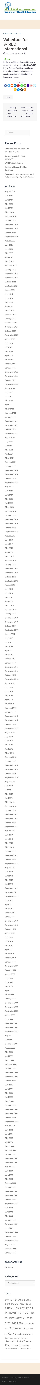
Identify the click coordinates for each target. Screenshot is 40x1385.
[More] (24, 89)
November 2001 (11, 1224)
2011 (13, 1308)
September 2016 (11, 679)
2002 (17, 1299)
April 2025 (9, 257)
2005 (7, 1304)
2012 (18, 1308)
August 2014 (10, 782)
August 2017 (10, 634)
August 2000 (10, 1245)
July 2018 (9, 589)
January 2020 (10, 515)
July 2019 (9, 540)
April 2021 (9, 454)
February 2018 (10, 610)
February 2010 (10, 958)
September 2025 (11, 237)
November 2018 (11, 573)
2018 (30, 1313)
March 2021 (9, 458)
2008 (23, 1304)
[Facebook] (5, 85)
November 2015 (11, 720)
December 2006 (11, 1044)
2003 (23, 1300)
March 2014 (9, 802)
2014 (30, 1308)
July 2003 (9, 1171)
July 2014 (9, 786)
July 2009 (9, 978)
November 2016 (11, 671)
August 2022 (10, 388)
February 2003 (10, 1183)
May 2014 (9, 794)
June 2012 (9, 876)
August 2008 (10, 1015)
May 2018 (9, 597)
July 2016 (9, 687)
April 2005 (9, 1097)
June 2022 (9, 396)
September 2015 (11, 728)
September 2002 (11, 1204)
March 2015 (9, 753)
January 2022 (10, 417)
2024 (15, 1323)
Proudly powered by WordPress (14, 1378)
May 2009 (9, 986)
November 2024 (11, 278)
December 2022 (11, 372)
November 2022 (11, 376)
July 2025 (9, 245)
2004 (28, 1300)
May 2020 (9, 499)
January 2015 (10, 761)
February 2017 (10, 659)
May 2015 (9, 745)
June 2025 (9, 249)
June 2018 (9, 593)
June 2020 (9, 495)
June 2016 (9, 692)
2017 (23, 1313)
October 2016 (10, 675)
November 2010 (11, 925)
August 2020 (10, 487)
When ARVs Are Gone (21, 1345)
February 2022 (10, 413)
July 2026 (9, 196)
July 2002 (9, 1208)
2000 (7, 1300)
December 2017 (11, 618)
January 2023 (10, 368)
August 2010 (10, 933)
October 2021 (10, 429)
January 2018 (10, 614)
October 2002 (10, 1199)
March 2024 (9, 310)
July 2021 (9, 442)
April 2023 (9, 356)
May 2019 (9, 548)
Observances (9, 1338)
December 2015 (11, 716)
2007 (18, 1304)
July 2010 (9, 937)
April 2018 (9, 601)
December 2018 (11, 569)
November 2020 (11, 474)
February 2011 (10, 913)
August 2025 (10, 241)
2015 (8, 1313)
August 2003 (10, 1167)
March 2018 (9, 605)
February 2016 (10, 708)
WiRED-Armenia (11, 1349)
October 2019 (10, 528)
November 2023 (11, 327)
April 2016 (9, 700)
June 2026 (9, 200)
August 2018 (10, 585)
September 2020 (11, 483)
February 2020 (10, 511)
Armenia (30, 1323)
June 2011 (9, 900)
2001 (11, 1300)
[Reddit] (12, 85)
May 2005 (9, 1093)
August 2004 (10, 1126)
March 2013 (9, 847)
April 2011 (9, 905)
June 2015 (9, 741)
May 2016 (9, 696)
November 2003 (11, 1163)
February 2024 (10, 315)
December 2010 (11, 921)
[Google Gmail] (31, 85)
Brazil (6, 1329)
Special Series (12, 34)
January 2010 (10, 962)
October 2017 (10, 626)
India (31, 1329)
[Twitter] (8, 85)
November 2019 (11, 524)
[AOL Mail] (21, 89)
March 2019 (9, 556)
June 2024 (9, 298)
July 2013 (9, 835)
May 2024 (9, 302)
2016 (15, 1313)
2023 (8, 1323)
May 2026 (9, 204)
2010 (7, 1308)
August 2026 (10, 192)
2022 (29, 1318)
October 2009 (10, 970)
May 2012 (9, 880)
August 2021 (10, 437)
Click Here (9, 1267)
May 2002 (9, 1216)
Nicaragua (25, 1334)
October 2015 (10, 724)
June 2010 (9, 941)
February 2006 (10, 1064)
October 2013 (10, 823)
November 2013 (11, 819)
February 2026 (10, 216)
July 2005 (9, 1085)
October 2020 (10, 478)
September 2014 (11, 778)
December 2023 (11, 323)
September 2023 (11, 335)
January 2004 (10, 1154)
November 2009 (11, 966)
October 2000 (10, 1236)
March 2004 (9, 1146)
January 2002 (10, 1220)
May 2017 (9, 646)
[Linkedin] (15, 85)
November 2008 (11, 1007)
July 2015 (9, 737)
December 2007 (11, 1023)
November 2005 (11, 1077)
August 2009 (10, 974)
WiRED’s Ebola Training (14, 163)
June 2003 (9, 1175)
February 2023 (10, 364)
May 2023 (9, 351)
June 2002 (9, 1212)
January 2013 (10, 851)
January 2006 (10, 1068)
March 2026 (9, 212)
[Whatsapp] (21, 85)
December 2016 (11, 667)
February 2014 (10, 806)
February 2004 (10, 1150)
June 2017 (9, 642)
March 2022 (9, 409)
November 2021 (11, 425)
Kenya (12, 1333)
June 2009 (9, 982)
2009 (8, 97)
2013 (24, 1308)
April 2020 (9, 503)
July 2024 (9, 294)
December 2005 (11, 1072)
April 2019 (9, 552)
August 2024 (10, 290)
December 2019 (11, 519)
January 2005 (10, 1105)
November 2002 (11, 1195)
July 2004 (9, 1130)
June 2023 (9, 347)
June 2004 (9, 1134)
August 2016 (10, 683)
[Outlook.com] (34, 85)
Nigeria (31, 1334)
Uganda (27, 1338)
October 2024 (10, 282)
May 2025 (9, 253)
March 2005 (9, 1101)
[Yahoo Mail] (28, 85)
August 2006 (10, 1048)
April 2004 (9, 1142)
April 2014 (9, 798)
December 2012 (11, 855)
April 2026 (9, 208)
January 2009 (10, 999)
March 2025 (9, 261)
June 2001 (9, 1228)
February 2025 (10, 265)
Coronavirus (17, 1328)
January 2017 (10, 663)
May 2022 (9, 401)
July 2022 (9, 392)
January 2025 (10, 270)
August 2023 (10, 339)
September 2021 (11, 433)
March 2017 (9, 655)
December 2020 (11, 470)
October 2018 (10, 577)
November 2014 (11, 769)
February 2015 (10, 757)
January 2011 (10, 917)
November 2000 (11, 1232)
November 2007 (11, 1027)
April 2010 (9, 950)
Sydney (4, 1381)
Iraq (6, 1334)
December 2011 (11, 888)
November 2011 (11, 892)
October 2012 (10, 860)
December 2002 (11, 1191)
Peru (23, 1338)
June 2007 (9, 1040)
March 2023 (9, 360)
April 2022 (9, 405)
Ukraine (8, 1341)
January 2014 (10, 810)
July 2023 (9, 343)
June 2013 (9, 839)
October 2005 (10, 1081)
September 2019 (11, 532)
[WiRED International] (20, 7)
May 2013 (9, 843)
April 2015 (9, 749)
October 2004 (10, 1118)
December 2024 (11, 274)
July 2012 (9, 872)
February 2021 (10, 462)
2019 (8, 1318)
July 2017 (9, 638)
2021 (22, 1318)
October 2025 (10, 233)
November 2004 (11, 1113)
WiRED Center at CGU (24, 1349)
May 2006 (9, 1052)
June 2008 (9, 1019)
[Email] (24, 85)
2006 (13, 1304)
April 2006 (9, 1056)
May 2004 (9, 1138)
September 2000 (11, 1240)
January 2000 (10, 1253)
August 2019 (10, 536)
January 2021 (10, 466)
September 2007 (11, 1031)
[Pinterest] (18, 85)
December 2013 (11, 814)
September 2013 (11, 827)
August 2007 (10, 1036)
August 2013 (10, 831)
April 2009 (9, 991)
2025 (21, 1323)
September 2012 (11, 864)
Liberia (19, 1334)
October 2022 (10, 380)
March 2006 (9, 1060)
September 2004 (11, 1122)
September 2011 (11, 896)
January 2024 (10, 319)
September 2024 (11, 286)
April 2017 (9, 651)
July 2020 (9, 491)
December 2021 (11, 421)
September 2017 (11, 630)
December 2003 (11, 1159)
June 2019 (9, 544)
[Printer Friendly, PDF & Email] (7, 59)
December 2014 (11, 765)
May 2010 (9, 946)
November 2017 (11, 622)
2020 (15, 1318)
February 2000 (10, 1249)
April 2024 (9, 306)
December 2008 (11, 1003)
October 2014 (10, 773)
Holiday (27, 1329)
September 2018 (11, 581)
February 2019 (10, 560)
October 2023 (10, 331)
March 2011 (9, 909)
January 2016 (10, 712)
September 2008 (11, 1011)
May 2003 (9, 1179)
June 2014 (9, 790)
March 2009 (9, 995)
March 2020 (9, 507)
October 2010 (10, 929)
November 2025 (11, 229)
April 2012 (9, 884)
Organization (17, 1338)
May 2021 (9, 450)
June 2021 (9, 446)
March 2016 (9, 704)
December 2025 (11, 225)
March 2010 (9, 954)
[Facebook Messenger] (18, 89)
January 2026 (10, 220)
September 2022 (11, 384)
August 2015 (10, 732)
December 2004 (11, 1109)
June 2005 (9, 1089)
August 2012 (10, 868)
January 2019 (10, 564)
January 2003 (10, 1187)
